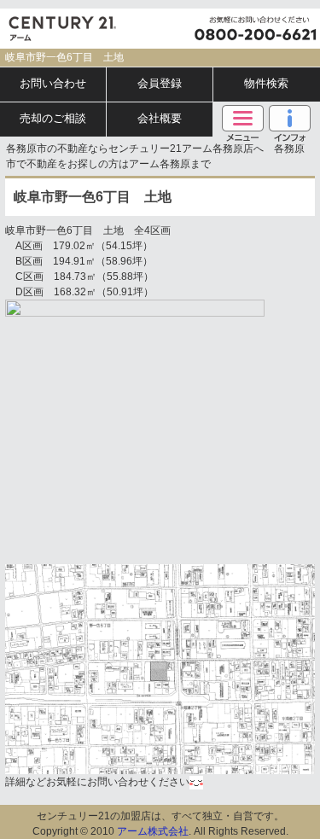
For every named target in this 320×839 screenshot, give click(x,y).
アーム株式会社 (153, 831)
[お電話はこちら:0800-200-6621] (256, 29)
